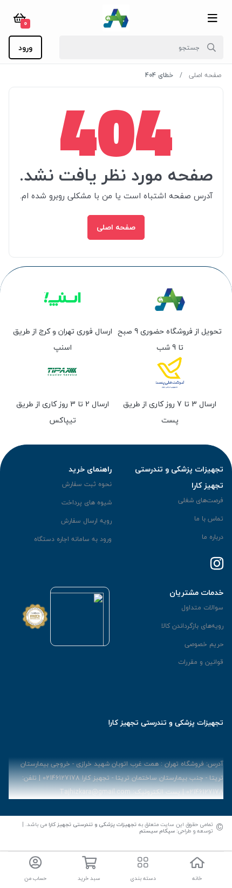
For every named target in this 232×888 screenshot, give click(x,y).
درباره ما (212, 537)
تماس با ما (208, 518)
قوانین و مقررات (200, 662)
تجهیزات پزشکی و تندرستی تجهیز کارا (93, 824)
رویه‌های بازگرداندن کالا (192, 626)
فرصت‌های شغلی (200, 500)
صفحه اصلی (205, 75)
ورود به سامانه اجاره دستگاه (73, 539)
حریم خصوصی (204, 644)
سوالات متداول (202, 607)
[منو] (212, 18)
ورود (25, 47)
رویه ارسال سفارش (86, 520)
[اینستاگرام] (216, 564)
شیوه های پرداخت (87, 502)
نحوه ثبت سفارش (87, 484)
